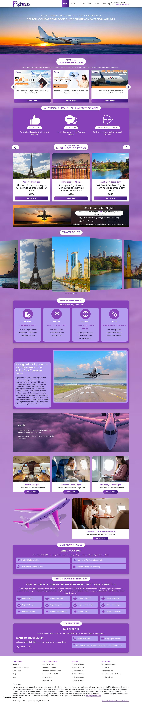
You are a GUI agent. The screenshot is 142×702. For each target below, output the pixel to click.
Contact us (17, 671)
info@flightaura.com (93, 696)
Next (128, 87)
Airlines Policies (86, 4)
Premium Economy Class (52, 671)
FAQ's (15, 674)
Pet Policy (105, 667)
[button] (65, 293)
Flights (74, 4)
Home (65, 4)
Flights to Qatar (77, 680)
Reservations (47, 680)
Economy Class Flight (50, 674)
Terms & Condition (109, 701)
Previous (14, 87)
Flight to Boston (77, 671)
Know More (32, 101)
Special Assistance (108, 664)
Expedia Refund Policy (21, 667)
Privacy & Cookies (122, 701)
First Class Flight (48, 664)
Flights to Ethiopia (78, 674)
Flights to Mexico (78, 664)
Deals (97, 4)
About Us (16, 664)
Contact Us (24, 646)
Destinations (47, 677)
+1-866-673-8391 (121, 5)
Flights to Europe (78, 677)
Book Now (31, 198)
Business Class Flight (50, 667)
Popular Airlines (107, 677)
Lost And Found (107, 671)
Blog (105, 4)
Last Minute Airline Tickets (111, 674)
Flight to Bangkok (78, 667)
